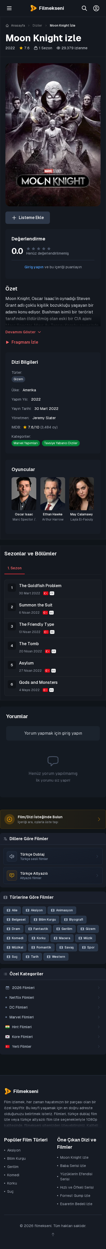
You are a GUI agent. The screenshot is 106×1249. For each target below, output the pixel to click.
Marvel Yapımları (26, 443)
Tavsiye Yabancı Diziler (61, 443)
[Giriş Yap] (96, 8)
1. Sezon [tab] (14, 568)
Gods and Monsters (38, 682)
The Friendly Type (36, 624)
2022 (10, 48)
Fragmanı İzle (25, 342)
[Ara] (84, 8)
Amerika (29, 390)
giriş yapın (72, 733)
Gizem (18, 379)
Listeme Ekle (31, 217)
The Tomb (29, 643)
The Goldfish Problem (40, 585)
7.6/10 (43, 427)
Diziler (37, 25)
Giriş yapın (33, 267)
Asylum (26, 663)
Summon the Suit (35, 605)
